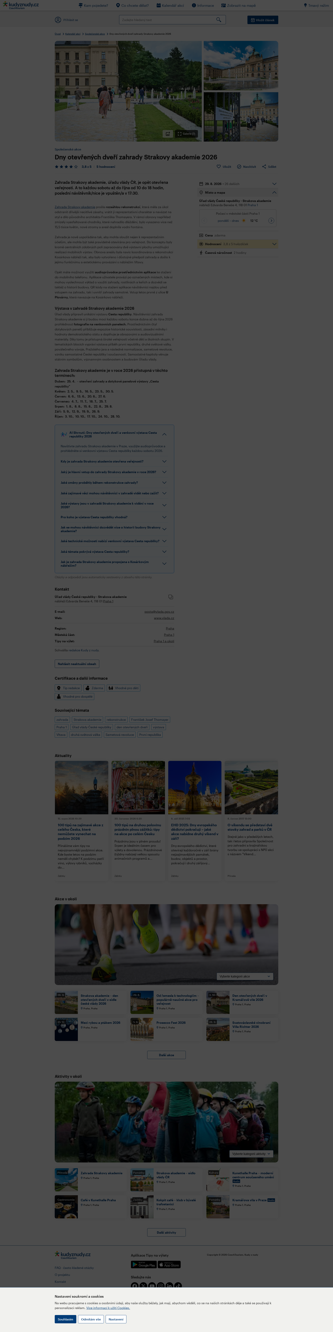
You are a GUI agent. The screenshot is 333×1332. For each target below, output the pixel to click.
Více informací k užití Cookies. (108, 1308)
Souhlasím (65, 1319)
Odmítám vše (91, 1319)
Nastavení (116, 1319)
